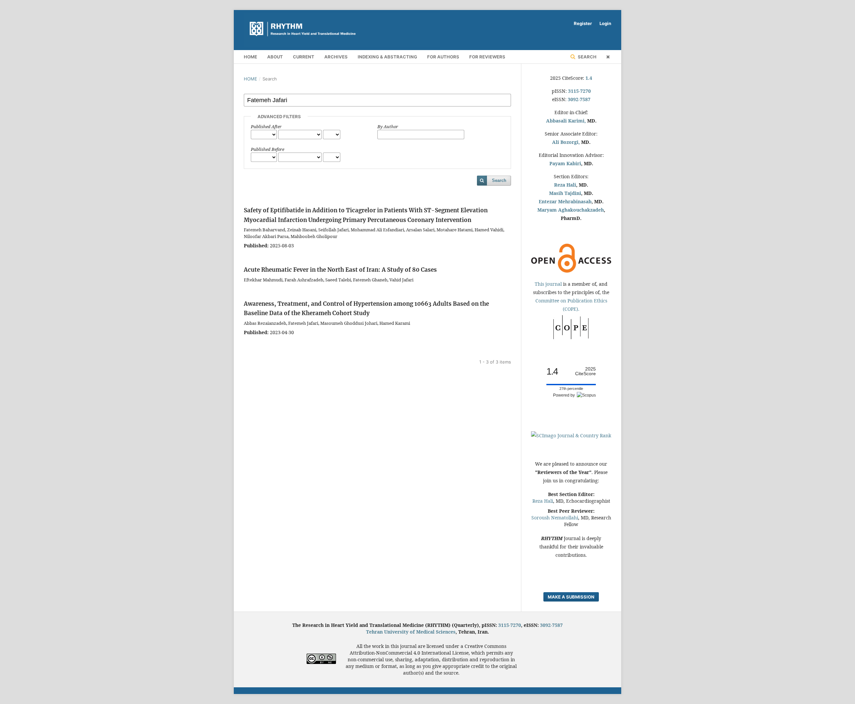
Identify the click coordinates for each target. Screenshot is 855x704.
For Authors (443, 56)
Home (250, 56)
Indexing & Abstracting (387, 56)
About (275, 56)
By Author (387, 127)
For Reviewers (487, 56)
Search (586, 56)
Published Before (267, 149)
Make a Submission (571, 597)
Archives (336, 56)
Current (303, 56)
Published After (266, 127)
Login (605, 23)
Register (583, 23)
